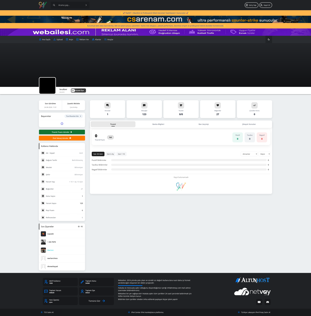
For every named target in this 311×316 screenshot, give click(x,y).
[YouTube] (259, 302)
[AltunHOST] (252, 280)
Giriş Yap (252, 5)
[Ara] (86, 5)
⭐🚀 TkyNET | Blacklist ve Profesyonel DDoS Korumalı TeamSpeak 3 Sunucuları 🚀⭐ (155, 13)
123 (81, 203)
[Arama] (54, 5)
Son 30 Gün (98, 154)
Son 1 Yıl (121, 154)
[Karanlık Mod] (268, 39)
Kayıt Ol (267, 5)
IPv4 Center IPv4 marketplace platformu (147, 312)
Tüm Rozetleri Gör (72, 116)
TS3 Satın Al (49, 312)
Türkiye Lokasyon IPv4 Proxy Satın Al (255, 312)
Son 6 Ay (110, 154)
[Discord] (268, 302)
